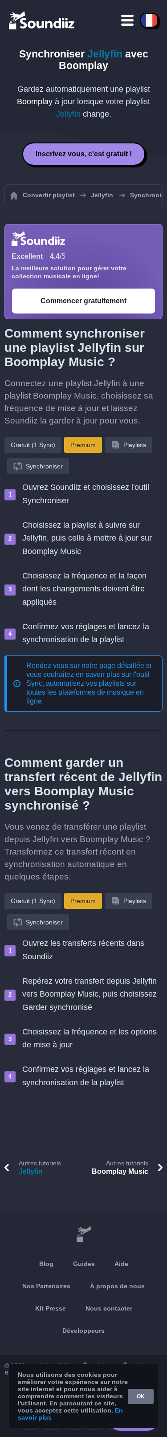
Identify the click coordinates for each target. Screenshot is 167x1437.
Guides (84, 1263)
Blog (46, 1263)
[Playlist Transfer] (42, 20)
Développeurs (83, 1330)
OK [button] (141, 1396)
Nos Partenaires (46, 1286)
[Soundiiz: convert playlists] (83, 1234)
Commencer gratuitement (83, 301)
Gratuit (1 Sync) (33, 444)
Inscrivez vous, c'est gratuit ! (84, 154)
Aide (121, 1263)
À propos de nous (117, 1286)
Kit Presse (50, 1308)
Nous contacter (109, 1308)
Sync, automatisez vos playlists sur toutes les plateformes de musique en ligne (85, 692)
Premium (83, 444)
